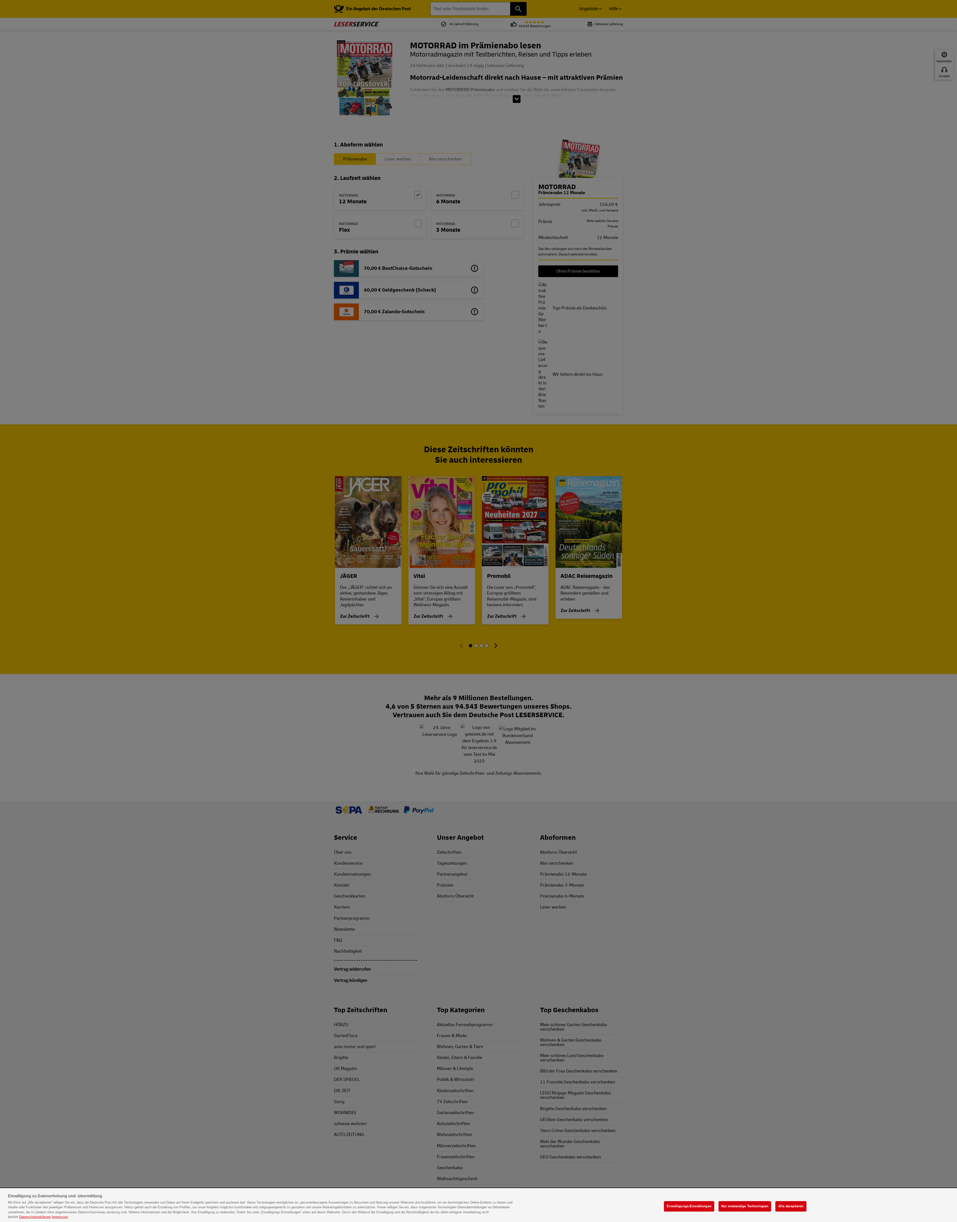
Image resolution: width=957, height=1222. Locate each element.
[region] (478, 1205)
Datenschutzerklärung (35, 1217)
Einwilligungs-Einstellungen (689, 1206)
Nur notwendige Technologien (745, 1206)
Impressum (60, 1217)
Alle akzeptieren (790, 1206)
